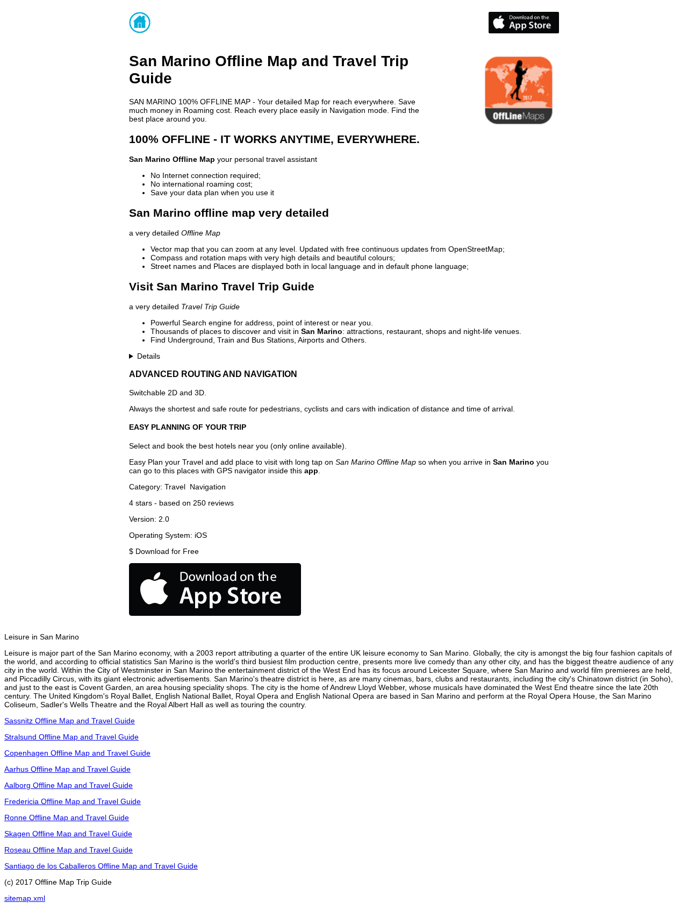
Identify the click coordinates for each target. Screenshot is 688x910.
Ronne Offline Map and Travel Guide (66, 817)
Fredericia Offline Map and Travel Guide (72, 801)
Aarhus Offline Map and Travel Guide (67, 769)
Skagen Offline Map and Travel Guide (68, 833)
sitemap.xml (24, 898)
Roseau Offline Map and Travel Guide (68, 849)
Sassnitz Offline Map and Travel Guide (69, 720)
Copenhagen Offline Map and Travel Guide (77, 753)
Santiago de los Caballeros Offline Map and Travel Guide (101, 866)
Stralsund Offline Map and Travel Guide (71, 737)
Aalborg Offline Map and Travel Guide (68, 785)
